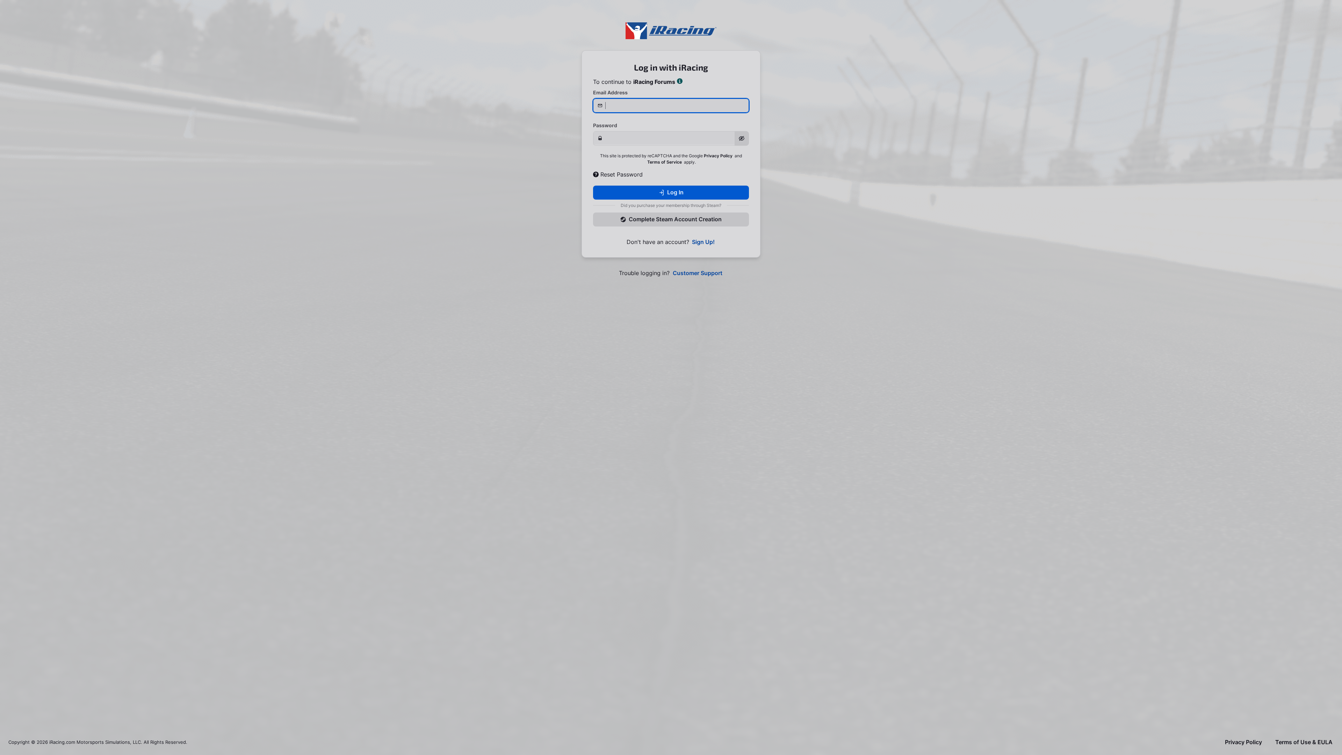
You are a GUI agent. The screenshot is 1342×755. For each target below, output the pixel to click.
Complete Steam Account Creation (675, 219)
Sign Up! (703, 242)
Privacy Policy (718, 155)
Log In (675, 192)
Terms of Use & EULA (1304, 742)
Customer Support (697, 273)
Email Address (610, 92)
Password (605, 125)
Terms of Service (664, 162)
